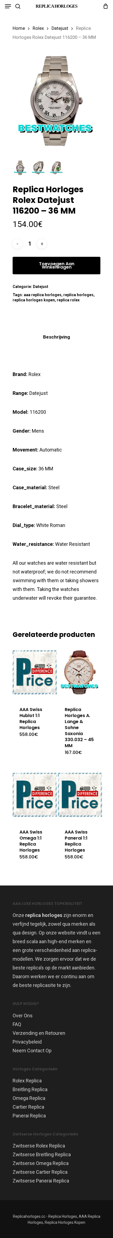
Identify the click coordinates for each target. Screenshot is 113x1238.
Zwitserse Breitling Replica (42, 1154)
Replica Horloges (56, 6)
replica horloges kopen (34, 300)
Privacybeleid (27, 1042)
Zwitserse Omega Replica (41, 1163)
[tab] (56, 337)
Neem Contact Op (32, 1050)
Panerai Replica (29, 1115)
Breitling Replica (30, 1089)
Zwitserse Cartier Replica (40, 1172)
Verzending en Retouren (39, 1033)
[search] (17, 6)
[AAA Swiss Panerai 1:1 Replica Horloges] (80, 794)
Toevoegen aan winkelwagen (56, 265)
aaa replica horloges (42, 295)
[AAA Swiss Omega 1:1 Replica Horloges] (35, 794)
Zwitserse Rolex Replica (39, 1146)
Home (19, 28)
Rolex (38, 28)
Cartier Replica (28, 1107)
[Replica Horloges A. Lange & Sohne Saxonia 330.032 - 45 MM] (80, 672)
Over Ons (23, 1015)
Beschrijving (56, 337)
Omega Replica (29, 1098)
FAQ (17, 1024)
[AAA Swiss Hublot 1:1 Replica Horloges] (35, 672)
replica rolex (68, 300)
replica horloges (78, 295)
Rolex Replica (27, 1080)
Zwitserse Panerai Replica (41, 1181)
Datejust (60, 28)
